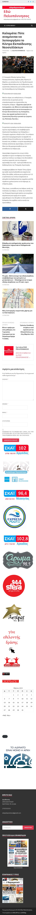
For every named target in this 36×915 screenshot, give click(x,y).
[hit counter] (10, 682)
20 (4, 706)
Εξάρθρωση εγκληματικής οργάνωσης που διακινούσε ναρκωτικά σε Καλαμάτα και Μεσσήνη (18, 245)
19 (31, 702)
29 (13, 710)
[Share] (10, 209)
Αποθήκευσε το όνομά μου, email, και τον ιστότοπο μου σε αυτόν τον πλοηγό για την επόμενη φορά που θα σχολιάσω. (18, 433)
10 (22, 699)
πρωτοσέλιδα (18, 868)
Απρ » (9, 715)
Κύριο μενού (10, 25)
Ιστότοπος (6, 421)
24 (22, 706)
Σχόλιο (5, 379)
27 (4, 710)
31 (22, 710)
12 (31, 699)
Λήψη (5, 736)
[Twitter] (31, 1)
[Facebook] (28, 1)
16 (18, 702)
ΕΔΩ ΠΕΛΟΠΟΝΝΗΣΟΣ (18, 50)
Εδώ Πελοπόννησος (16, 13)
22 (13, 706)
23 (18, 706)
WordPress (16, 912)
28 (9, 710)
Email (4, 412)
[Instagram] (33, 1)
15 (13, 702)
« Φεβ (4, 715)
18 (27, 702)
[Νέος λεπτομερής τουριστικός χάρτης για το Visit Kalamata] (18, 308)
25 (27, 706)
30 (18, 710)
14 (9, 702)
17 (22, 702)
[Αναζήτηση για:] (18, 828)
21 (9, 706)
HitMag (24, 912)
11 (27, 699)
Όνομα (5, 404)
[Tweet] (25, 209)
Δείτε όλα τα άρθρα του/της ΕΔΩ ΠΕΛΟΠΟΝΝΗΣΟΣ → (23, 355)
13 (4, 702)
